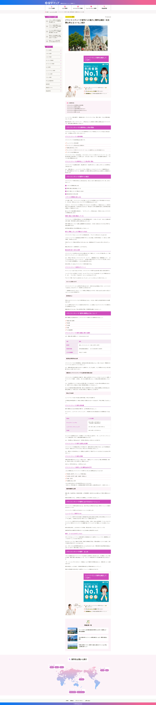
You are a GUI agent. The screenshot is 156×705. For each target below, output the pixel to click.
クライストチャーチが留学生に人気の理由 (75, 105)
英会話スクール (49, 87)
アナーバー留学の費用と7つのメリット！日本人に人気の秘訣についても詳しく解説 (55, 26)
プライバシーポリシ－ (79, 700)
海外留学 (48, 84)
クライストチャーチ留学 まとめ (73, 111)
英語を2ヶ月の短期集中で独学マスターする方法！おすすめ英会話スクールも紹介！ (55, 36)
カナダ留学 (64, 8)
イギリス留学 (48, 53)
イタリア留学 (48, 56)
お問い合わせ (87, 700)
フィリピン (81, 679)
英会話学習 (104, 8)
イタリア (57, 667)
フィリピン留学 (49, 73)
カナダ (107, 670)
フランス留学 (48, 77)
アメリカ (102, 670)
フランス (62, 667)
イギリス (52, 667)
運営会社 (71, 700)
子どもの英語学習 (49, 80)
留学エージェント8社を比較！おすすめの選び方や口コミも (55, 41)
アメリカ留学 (52, 8)
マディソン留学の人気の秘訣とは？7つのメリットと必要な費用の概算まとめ (55, 21)
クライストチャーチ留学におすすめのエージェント (77, 110)
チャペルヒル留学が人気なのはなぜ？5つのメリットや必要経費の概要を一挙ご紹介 (55, 31)
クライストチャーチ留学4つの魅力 (73, 106)
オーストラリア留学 (78, 8)
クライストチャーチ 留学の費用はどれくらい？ (76, 108)
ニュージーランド (80, 692)
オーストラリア (72, 692)
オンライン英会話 (49, 60)
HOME (67, 700)
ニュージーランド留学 (91, 8)
